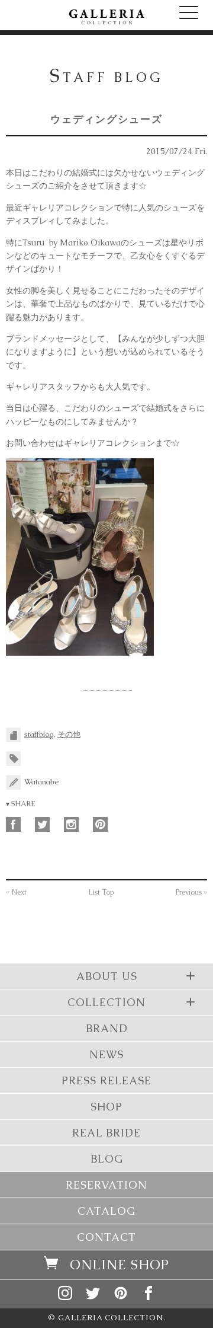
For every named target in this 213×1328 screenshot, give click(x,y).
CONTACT (106, 1237)
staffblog (39, 734)
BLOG (107, 1159)
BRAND (107, 1028)
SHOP (106, 1106)
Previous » (191, 892)
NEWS (106, 1054)
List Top (101, 892)
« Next (16, 892)
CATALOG (106, 1211)
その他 (68, 734)
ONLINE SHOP (119, 1264)
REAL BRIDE (106, 1132)
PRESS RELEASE (106, 1080)
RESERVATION (106, 1185)
